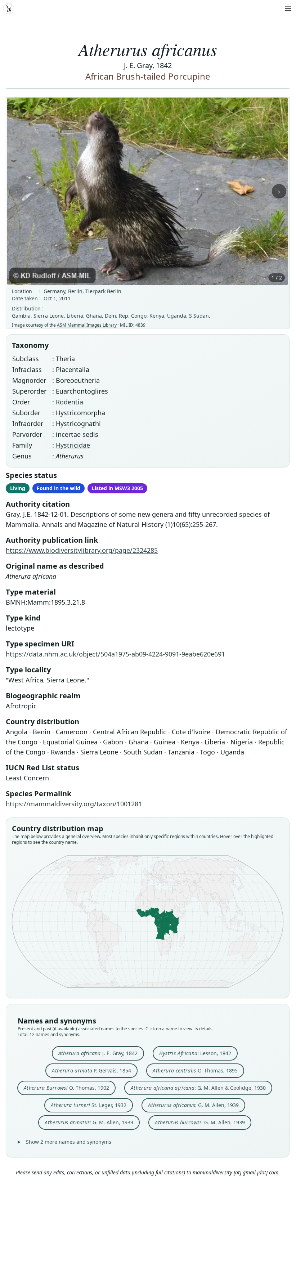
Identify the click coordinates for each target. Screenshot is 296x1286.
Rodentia (69, 402)
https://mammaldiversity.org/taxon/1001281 (74, 803)
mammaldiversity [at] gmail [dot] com (235, 1172)
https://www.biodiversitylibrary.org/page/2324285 (82, 550)
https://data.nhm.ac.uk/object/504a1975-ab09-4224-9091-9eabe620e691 (115, 654)
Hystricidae (73, 445)
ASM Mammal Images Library (87, 325)
